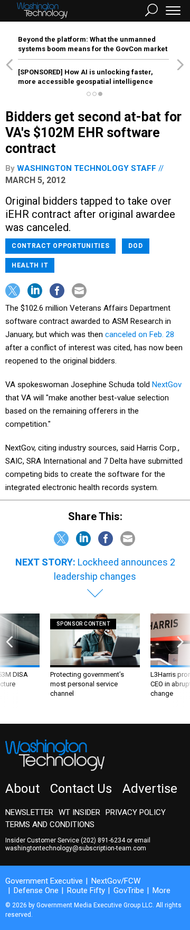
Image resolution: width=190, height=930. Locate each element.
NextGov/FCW (115, 881)
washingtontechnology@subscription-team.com (75, 848)
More (161, 890)
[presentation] (9, 660)
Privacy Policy (136, 812)
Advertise (149, 788)
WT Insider (79, 812)
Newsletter (29, 812)
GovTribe (128, 890)
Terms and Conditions (49, 824)
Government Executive (44, 881)
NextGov (167, 384)
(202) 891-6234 (103, 840)
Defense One (36, 890)
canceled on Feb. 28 (139, 334)
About (22, 788)
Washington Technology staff (86, 168)
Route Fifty (86, 890)
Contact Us (81, 788)
